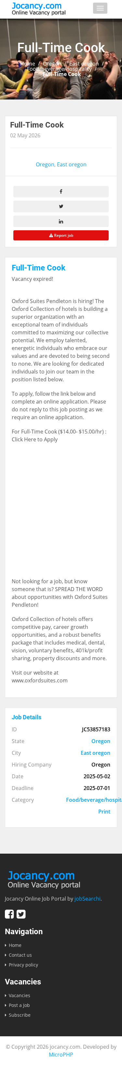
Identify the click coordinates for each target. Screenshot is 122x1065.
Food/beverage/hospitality (59, 68)
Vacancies (19, 995)
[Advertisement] (61, 513)
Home (27, 63)
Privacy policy (23, 965)
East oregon (84, 63)
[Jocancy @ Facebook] (9, 914)
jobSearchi (88, 898)
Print (104, 811)
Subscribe (20, 1015)
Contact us (20, 955)
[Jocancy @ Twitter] (21, 914)
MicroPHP (61, 1054)
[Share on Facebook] (61, 191)
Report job (63, 235)
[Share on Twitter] (61, 206)
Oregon (52, 63)
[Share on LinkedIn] (61, 221)
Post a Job (19, 1005)
